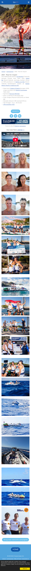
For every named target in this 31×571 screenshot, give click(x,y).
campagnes (10, 558)
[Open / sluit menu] (28, 2)
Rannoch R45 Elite (14, 93)
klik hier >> (21, 130)
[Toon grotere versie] (15, 225)
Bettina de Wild (20, 82)
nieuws (4, 558)
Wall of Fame (17, 558)
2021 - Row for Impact (21, 71)
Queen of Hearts (15, 88)
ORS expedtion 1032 (9, 104)
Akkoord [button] (25, 568)
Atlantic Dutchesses (21, 90)
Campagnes (9, 71)
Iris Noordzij (19, 76)
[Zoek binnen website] (2, 2)
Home (3, 71)
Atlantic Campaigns (20, 126)
